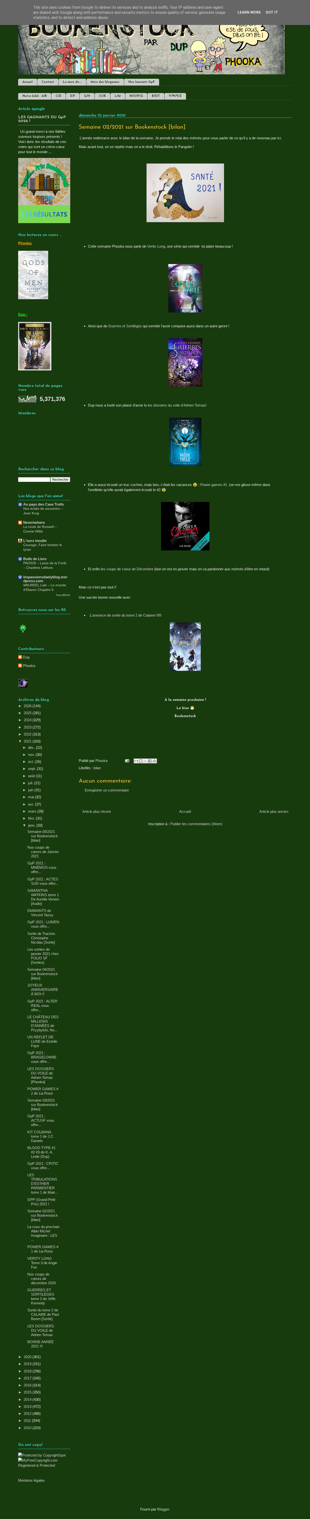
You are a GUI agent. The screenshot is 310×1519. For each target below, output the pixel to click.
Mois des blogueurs (105, 82)
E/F (72, 96)
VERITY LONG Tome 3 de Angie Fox (42, 1262)
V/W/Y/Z (175, 96)
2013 (28, 1406)
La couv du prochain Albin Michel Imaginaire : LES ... (43, 1233)
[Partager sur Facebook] (149, 761)
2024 (28, 720)
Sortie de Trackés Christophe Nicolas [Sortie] (41, 938)
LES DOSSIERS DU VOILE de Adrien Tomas (40, 1330)
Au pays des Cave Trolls (43, 504)
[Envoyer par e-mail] (136, 761)
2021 (28, 741)
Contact (48, 82)
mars (32, 811)
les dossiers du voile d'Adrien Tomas (176, 405)
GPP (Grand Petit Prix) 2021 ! (41, 1202)
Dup (26, 657)
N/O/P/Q (136, 96)
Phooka (29, 666)
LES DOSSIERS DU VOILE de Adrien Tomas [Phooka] (40, 1075)
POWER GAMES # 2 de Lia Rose (42, 1091)
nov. (32, 754)
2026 (28, 706)
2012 (28, 1413)
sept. (32, 769)
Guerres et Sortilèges (125, 326)
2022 (28, 734)
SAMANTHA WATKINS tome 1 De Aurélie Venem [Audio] (43, 897)
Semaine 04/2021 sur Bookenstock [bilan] (42, 973)
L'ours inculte (34, 541)
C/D (58, 96)
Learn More (249, 12)
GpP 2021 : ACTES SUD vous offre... (42, 881)
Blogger (163, 1509)
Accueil (28, 82)
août (32, 776)
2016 (28, 1385)
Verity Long (156, 246)
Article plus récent (96, 811)
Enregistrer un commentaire (107, 790)
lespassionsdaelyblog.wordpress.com (45, 579)
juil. (31, 783)
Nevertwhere (34, 522)
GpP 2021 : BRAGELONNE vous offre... (41, 1057)
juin (31, 790)
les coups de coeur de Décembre (127, 569)
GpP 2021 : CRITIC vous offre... (42, 1165)
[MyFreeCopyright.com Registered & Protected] (44, 1465)
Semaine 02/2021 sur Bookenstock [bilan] (42, 1215)
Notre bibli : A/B (35, 96)
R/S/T (156, 96)
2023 (28, 727)
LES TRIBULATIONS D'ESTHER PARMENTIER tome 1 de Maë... (42, 1183)
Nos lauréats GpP (141, 82)
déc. (32, 747)
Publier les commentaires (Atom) (196, 824)
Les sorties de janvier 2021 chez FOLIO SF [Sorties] (43, 955)
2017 (28, 1378)
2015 (28, 1392)
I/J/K (102, 96)
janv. (32, 825)
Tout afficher (63, 595)
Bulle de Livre (34, 559)
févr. (32, 818)
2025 (28, 713)
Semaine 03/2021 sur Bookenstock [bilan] (42, 1104)
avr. (31, 804)
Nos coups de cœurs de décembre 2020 (41, 1278)
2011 (28, 1420)
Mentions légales (31, 1480)
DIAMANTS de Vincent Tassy (40, 912)
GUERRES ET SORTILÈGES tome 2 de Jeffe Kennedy (41, 1296)
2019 (28, 1364)
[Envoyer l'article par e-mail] (126, 761)
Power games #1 (213, 485)
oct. (31, 762)
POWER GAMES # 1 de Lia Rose (42, 1249)
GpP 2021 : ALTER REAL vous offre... (42, 1005)
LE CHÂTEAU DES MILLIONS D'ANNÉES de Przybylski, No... (43, 1023)
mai (31, 797)
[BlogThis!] (140, 761)
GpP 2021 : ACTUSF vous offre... (40, 1120)
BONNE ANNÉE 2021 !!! (40, 1344)
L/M (118, 96)
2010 (28, 1428)
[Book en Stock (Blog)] (23, 634)
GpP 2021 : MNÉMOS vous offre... (41, 867)
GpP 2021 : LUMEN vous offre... (43, 924)
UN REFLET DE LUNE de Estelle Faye (42, 1041)
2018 (28, 1371)
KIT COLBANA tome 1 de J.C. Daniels (40, 1136)
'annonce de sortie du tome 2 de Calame (123, 615)
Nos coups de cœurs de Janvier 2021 (43, 851)
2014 (28, 1399)
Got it (272, 12)
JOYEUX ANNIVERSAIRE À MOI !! (42, 989)
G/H (87, 96)
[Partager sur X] (145, 761)
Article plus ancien (273, 811)
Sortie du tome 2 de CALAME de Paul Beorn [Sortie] (43, 1314)
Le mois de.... (72, 82)
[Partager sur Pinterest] (154, 761)
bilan (97, 768)
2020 (28, 1357)
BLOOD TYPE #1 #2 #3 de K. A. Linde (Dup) (41, 1152)
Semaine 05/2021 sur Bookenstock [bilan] (42, 836)
